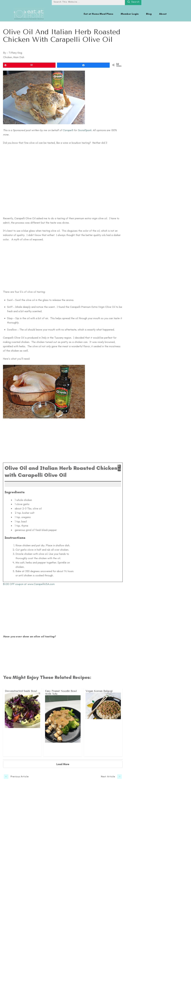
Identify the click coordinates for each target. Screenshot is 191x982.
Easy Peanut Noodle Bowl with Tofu (63, 722)
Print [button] (119, 469)
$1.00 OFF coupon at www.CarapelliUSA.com (29, 584)
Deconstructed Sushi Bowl (22, 722)
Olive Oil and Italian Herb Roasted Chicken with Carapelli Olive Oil (61, 36)
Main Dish (18, 57)
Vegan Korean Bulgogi (103, 722)
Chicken (7, 57)
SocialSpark (84, 130)
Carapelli (68, 130)
